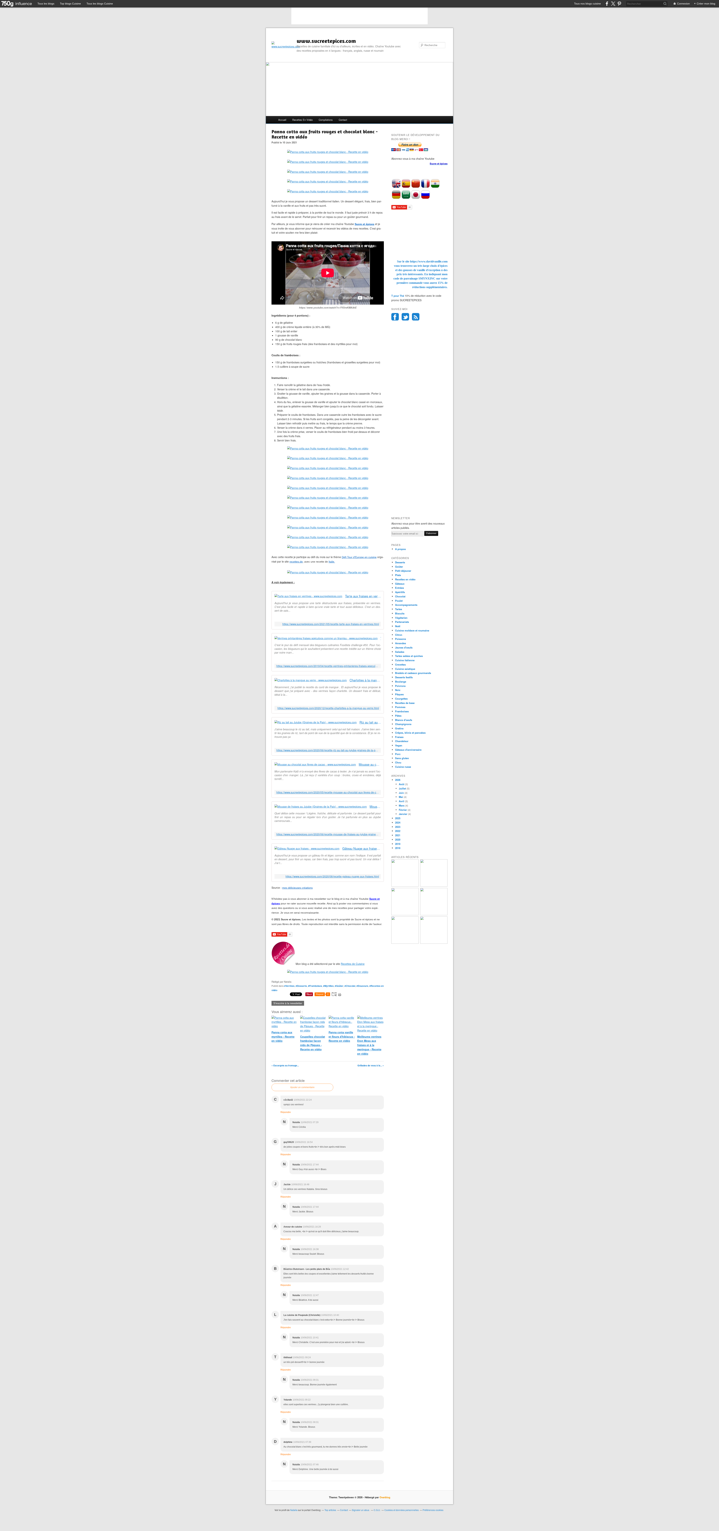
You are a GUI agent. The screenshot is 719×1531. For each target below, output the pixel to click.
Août (401, 784)
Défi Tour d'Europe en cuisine (359, 557)
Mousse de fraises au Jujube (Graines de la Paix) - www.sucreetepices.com (375, 806)
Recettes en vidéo (302, 119)
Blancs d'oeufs (403, 720)
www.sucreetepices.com (326, 40)
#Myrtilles (328, 986)
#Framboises (315, 986)
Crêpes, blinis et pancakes (410, 732)
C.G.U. (377, 1510)
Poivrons (400, 686)
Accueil (282, 119)
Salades (399, 652)
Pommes (400, 707)
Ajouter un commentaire (302, 1087)
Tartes (398, 609)
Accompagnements (406, 605)
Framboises (402, 711)
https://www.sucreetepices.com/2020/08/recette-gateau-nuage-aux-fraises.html (332, 876)
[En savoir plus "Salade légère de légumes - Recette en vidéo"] (405, 914)
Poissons (400, 639)
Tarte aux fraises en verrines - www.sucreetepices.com (363, 596)
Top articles (330, 1510)
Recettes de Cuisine (353, 964)
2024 (397, 822)
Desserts (400, 562)
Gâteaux (399, 583)
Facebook (395, 317)
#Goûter (339, 986)
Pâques (399, 694)
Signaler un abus (361, 1510)
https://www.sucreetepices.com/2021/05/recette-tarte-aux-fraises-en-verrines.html (330, 624)
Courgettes (401, 698)
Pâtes (398, 715)
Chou (398, 762)
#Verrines (289, 986)
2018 (397, 848)
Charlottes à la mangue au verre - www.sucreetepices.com (365, 680)
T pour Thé (397, 295)
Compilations (326, 119)
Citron (398, 635)
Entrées (399, 588)
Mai (401, 797)
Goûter (399, 566)
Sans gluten (402, 758)
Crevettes (400, 664)
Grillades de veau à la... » (370, 1065)
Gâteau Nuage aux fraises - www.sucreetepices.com (361, 848)
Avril (401, 801)
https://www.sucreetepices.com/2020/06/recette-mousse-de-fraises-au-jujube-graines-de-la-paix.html (327, 834)
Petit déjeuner (403, 570)
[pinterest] (619, 3)
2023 (397, 827)
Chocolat (400, 596)
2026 (397, 780)
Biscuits (399, 613)
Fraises (399, 737)
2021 (397, 835)
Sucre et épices (364, 224)
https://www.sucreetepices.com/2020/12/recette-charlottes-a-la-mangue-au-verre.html (328, 708)
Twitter (405, 317)
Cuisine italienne (405, 660)
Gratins (399, 728)
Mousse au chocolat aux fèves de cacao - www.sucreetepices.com (370, 764)
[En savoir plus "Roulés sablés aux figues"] (434, 942)
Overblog (385, 1497)
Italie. (332, 561)
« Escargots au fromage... (285, 1065)
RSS (415, 317)
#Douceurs (362, 986)
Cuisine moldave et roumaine (412, 630)
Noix (397, 690)
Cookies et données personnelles (401, 1510)
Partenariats (402, 622)
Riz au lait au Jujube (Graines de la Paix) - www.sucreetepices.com (370, 722)
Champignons (403, 724)
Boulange (400, 681)
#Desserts (301, 986)
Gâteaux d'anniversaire (408, 749)
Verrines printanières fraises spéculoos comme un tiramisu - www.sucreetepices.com (380, 638)
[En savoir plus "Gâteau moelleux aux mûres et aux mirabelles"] (434, 885)
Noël (397, 626)
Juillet (402, 788)
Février (403, 810)
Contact (343, 119)
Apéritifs (400, 592)
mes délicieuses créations (297, 887)
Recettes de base (405, 703)
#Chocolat (350, 986)
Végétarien (401, 617)
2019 (397, 844)
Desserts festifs (404, 677)
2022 (397, 831)
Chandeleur (401, 741)
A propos (400, 549)
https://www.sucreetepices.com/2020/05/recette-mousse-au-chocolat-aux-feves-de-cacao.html (327, 792)
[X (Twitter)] (613, 3)
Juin (401, 793)
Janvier (403, 814)
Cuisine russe (403, 766)
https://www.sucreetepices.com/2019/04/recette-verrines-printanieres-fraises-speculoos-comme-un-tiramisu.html (327, 666)
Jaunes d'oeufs (403, 647)
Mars (401, 805)
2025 (397, 818)
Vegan (398, 745)
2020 (397, 839)
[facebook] (607, 3)
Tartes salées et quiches (409, 656)
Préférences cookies (433, 1510)
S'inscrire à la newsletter (287, 1003)
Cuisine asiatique (405, 669)
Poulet (399, 600)
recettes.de (296, 561)
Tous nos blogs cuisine (587, 3)
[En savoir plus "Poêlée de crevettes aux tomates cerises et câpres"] (434, 914)
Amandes (400, 643)
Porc (398, 754)
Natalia (294, 1510)
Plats (398, 575)
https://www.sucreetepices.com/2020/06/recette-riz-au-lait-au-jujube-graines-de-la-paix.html (327, 750)
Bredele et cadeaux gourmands (413, 673)
